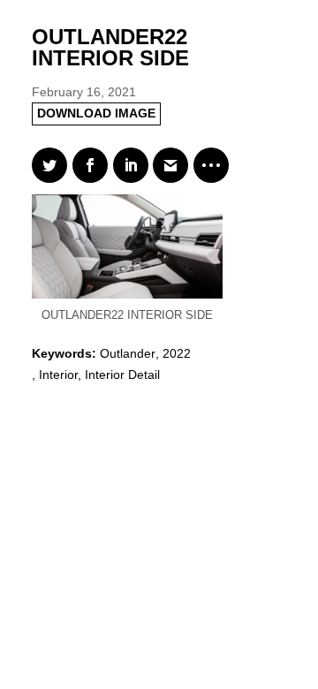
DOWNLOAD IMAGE (96, 113)
